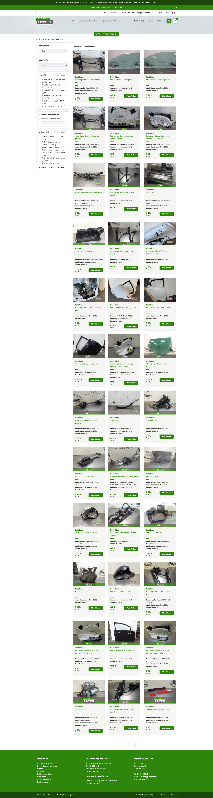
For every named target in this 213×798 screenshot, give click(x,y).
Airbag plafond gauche (51, 145)
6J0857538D (79, 544)
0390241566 (129, 482)
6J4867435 (94, 88)
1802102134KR (86, 720)
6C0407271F (94, 429)
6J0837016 (150, 661)
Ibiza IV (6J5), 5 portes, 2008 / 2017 (54, 91)
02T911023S (165, 201)
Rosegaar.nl (70, 795)
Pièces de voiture (48, 39)
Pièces (127, 21)
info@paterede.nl (142, 13)
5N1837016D (165, 144)
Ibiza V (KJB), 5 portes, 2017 (53, 106)
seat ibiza (59, 39)
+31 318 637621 (142, 774)
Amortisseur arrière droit (52, 147)
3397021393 (123, 485)
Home (73, 21)
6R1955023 (94, 201)
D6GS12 (148, 203)
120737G (149, 602)
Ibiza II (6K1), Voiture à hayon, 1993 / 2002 (54, 80)
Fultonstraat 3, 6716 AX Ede (118, 13)
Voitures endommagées (111, 21)
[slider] (41, 122)
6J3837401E (94, 144)
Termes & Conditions (144, 795)
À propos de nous (44, 763)
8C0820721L (129, 429)
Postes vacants (43, 782)
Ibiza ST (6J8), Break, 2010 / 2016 (53, 102)
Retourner (41, 777)
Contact (160, 21)
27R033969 (165, 718)
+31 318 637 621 (162, 13)
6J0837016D (165, 659)
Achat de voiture (44, 779)
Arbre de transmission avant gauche (53, 159)
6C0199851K (94, 482)
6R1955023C (132, 485)
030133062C (165, 541)
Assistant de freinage (51, 163)
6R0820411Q (165, 482)
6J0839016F (129, 372)
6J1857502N (94, 541)
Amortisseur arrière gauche (53, 150)
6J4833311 (129, 316)
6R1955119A (114, 485)
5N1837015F (129, 144)
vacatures (118, 7)
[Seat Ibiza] (89, 62)
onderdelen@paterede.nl (146, 777)
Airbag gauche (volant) (51, 142)
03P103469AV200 (96, 260)
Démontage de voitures (88, 21)
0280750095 (150, 544)
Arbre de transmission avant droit (53, 154)
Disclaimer (162, 795)
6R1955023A (79, 203)
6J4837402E (165, 600)
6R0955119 (88, 203)
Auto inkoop (139, 21)
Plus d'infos (95, 99)
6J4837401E (129, 718)
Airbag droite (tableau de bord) (52, 138)
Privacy (174, 795)
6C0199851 (79, 485)
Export (150, 21)
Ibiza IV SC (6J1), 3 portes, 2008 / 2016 (52, 96)
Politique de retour (45, 774)
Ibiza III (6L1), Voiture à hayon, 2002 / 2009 (54, 86)
